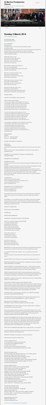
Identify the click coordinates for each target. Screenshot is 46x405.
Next (40, 27)
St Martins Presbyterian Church (14, 3)
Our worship (13, 22)
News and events (35, 22)
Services (13, 403)
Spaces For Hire (12, 25)
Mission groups (27, 22)
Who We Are (7, 22)
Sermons (6, 25)
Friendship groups (20, 22)
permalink (25, 403)
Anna (16, 36)
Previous (6, 27)
